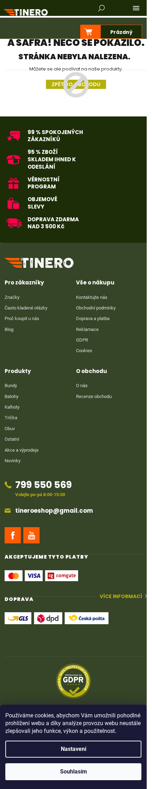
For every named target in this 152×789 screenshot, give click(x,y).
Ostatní (12, 439)
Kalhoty (12, 407)
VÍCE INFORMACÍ (121, 596)
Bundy (11, 385)
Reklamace (87, 329)
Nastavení (73, 749)
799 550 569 (43, 484)
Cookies (84, 350)
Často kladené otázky (26, 308)
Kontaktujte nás (91, 297)
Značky (12, 297)
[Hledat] (101, 8)
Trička (11, 417)
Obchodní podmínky (96, 308)
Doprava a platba (93, 318)
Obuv (10, 428)
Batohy (11, 396)
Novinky (13, 460)
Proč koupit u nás (22, 318)
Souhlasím (73, 771)
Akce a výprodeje (22, 450)
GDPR (82, 340)
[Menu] (136, 8)
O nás (82, 385)
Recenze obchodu (94, 396)
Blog (9, 329)
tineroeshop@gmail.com (54, 511)
